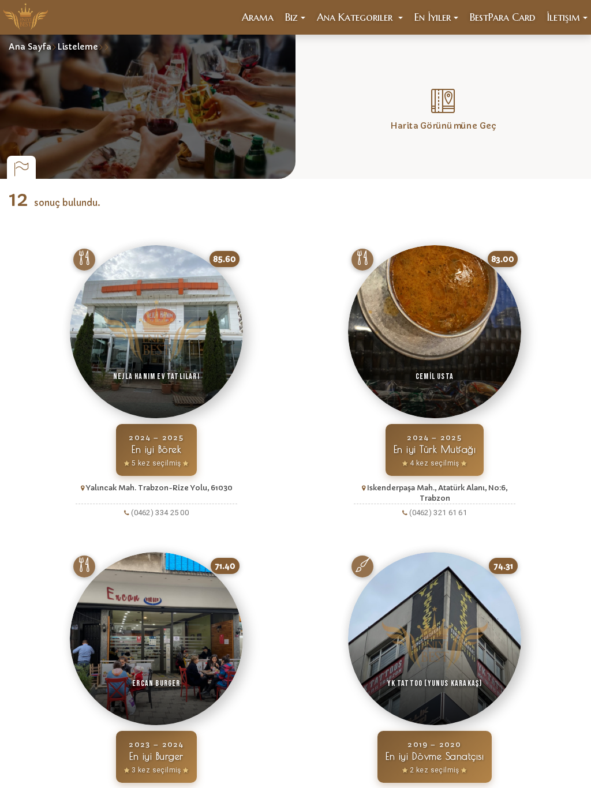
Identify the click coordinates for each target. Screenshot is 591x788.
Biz (291, 17)
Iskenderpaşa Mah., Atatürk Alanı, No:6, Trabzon (437, 492)
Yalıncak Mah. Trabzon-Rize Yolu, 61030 (159, 487)
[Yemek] (84, 260)
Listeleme (77, 47)
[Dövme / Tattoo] (362, 566)
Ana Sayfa (30, 47)
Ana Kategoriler (356, 17)
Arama (258, 17)
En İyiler (432, 17)
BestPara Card (502, 17)
